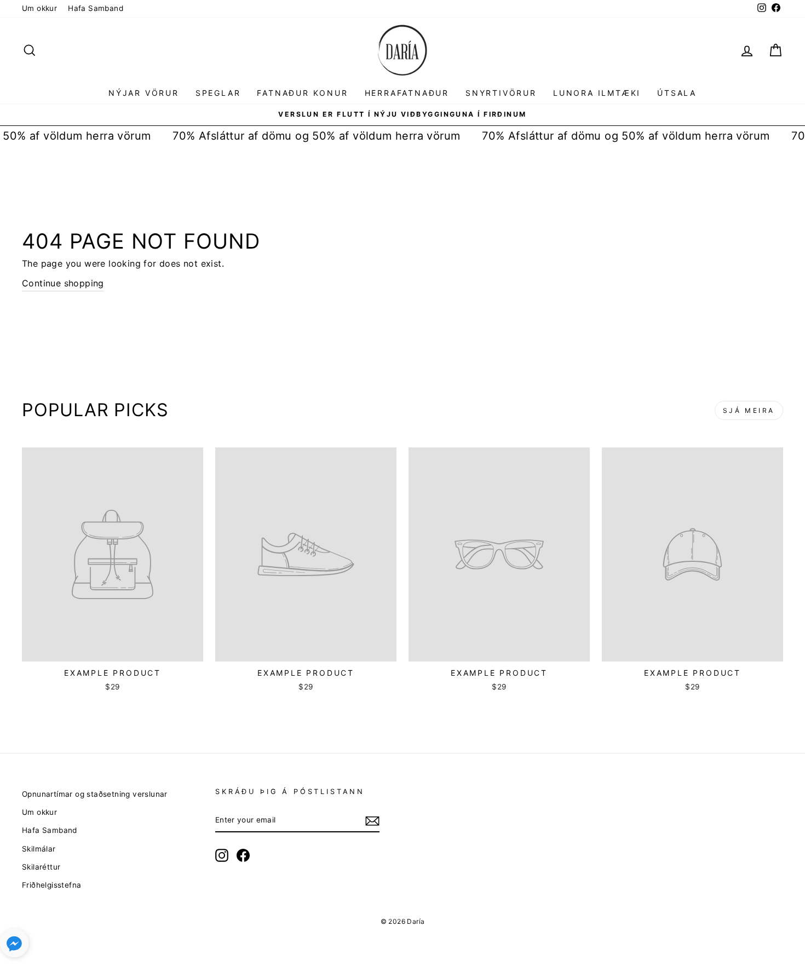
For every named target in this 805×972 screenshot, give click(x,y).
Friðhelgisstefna (51, 885)
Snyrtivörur (501, 92)
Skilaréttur (41, 866)
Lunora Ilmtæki (597, 92)
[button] (14, 945)
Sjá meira (749, 410)
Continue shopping (63, 283)
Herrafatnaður (407, 92)
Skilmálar (39, 848)
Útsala (677, 92)
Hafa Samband (95, 8)
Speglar (218, 92)
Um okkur (39, 8)
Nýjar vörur (143, 92)
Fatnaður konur (302, 92)
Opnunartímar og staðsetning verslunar (95, 794)
